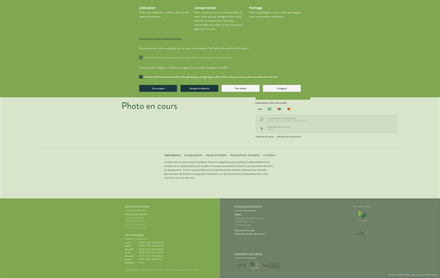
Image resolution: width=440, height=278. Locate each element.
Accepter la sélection (199, 88)
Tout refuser (240, 88)
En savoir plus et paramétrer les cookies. (160, 38)
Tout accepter (158, 88)
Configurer (282, 88)
